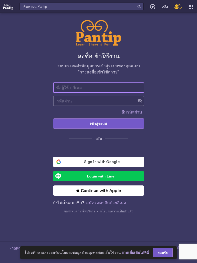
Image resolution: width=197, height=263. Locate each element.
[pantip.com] (8, 6)
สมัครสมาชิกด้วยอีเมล (106, 202)
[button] (98, 190)
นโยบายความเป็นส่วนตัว (116, 211)
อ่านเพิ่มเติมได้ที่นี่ (135, 252)
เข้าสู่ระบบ (98, 123)
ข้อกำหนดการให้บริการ (79, 211)
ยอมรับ (162, 253)
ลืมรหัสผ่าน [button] (132, 112)
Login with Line (100, 176)
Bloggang (15, 248)
